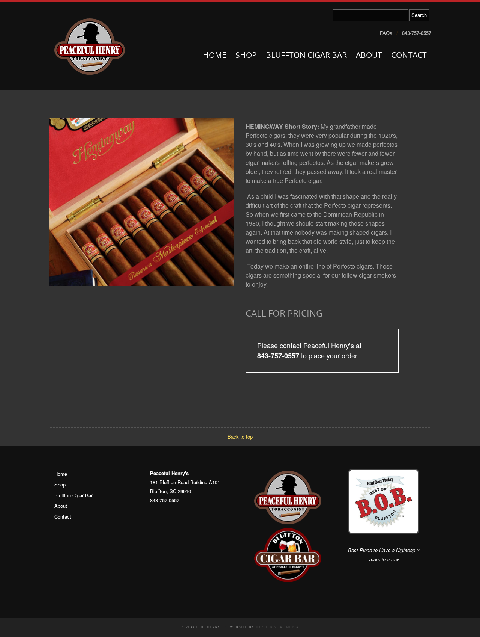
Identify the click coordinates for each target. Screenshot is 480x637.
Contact (409, 56)
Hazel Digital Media (277, 627)
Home (214, 56)
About (369, 56)
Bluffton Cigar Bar (306, 56)
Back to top (240, 436)
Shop (246, 56)
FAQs (386, 32)
